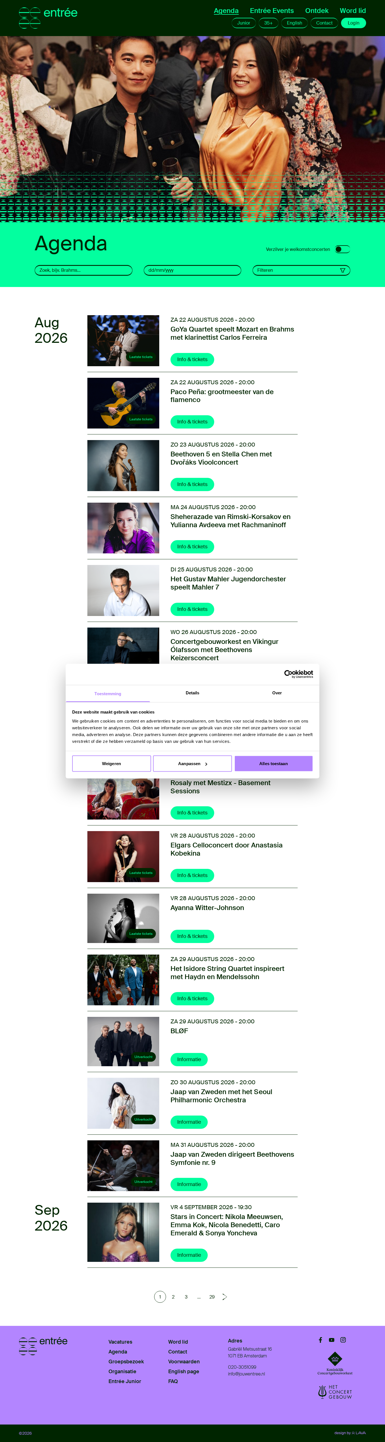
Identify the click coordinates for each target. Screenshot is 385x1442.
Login (353, 23)
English (294, 23)
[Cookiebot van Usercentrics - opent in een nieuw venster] (288, 674)
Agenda (226, 10)
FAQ (173, 1381)
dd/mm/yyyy (161, 270)
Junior (243, 23)
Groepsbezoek (126, 1361)
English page (183, 1371)
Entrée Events (272, 10)
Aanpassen (189, 763)
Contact (324, 23)
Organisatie (122, 1371)
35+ (268, 23)
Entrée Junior (125, 1381)
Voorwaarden (184, 1361)
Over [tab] (277, 692)
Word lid (353, 10)
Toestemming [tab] (107, 693)
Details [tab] (193, 692)
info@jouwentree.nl (246, 1374)
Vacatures (120, 1342)
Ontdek (317, 10)
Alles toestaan (273, 763)
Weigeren (111, 763)
